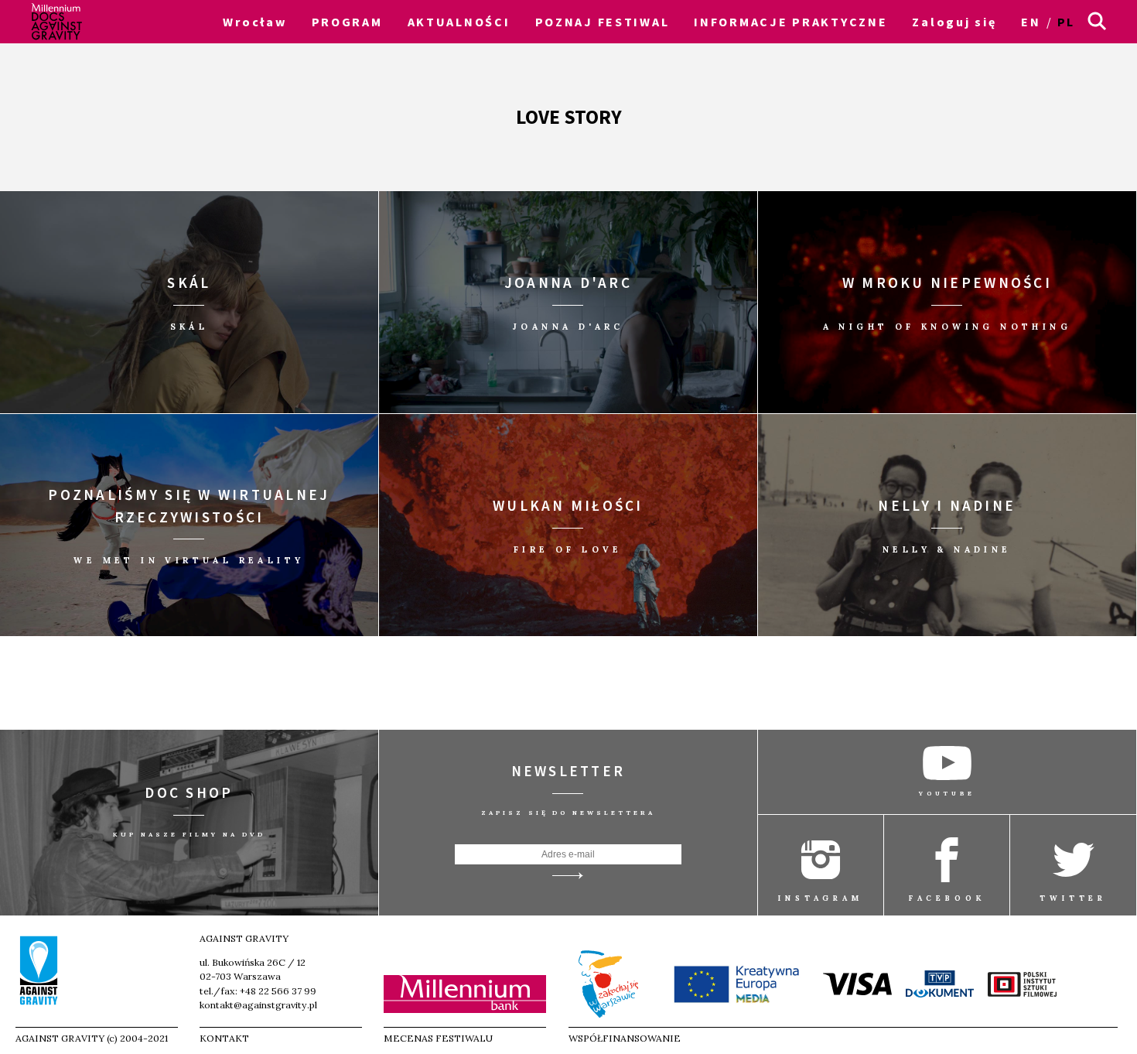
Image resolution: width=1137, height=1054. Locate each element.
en (1030, 21)
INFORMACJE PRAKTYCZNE (790, 21)
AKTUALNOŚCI (459, 21)
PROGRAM (347, 21)
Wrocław (254, 21)
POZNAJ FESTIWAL (602, 21)
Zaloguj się (954, 21)
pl (1066, 21)
